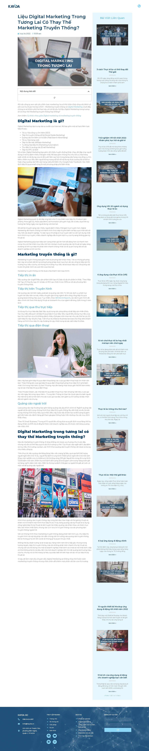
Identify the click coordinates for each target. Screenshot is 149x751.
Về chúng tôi (82, 6)
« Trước (106, 695)
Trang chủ (66, 6)
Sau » (119, 695)
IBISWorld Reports (62, 298)
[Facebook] (49, 736)
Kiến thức (119, 6)
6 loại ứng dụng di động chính (112, 541)
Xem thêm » (112, 86)
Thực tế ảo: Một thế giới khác (112, 475)
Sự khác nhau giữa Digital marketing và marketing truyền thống (54, 116)
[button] (88, 91)
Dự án (107, 6)
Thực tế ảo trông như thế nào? (112, 409)
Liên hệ (131, 6)
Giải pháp (96, 6)
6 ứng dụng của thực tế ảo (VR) (112, 275)
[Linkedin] (49, 742)
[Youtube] (55, 736)
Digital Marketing (75, 107)
